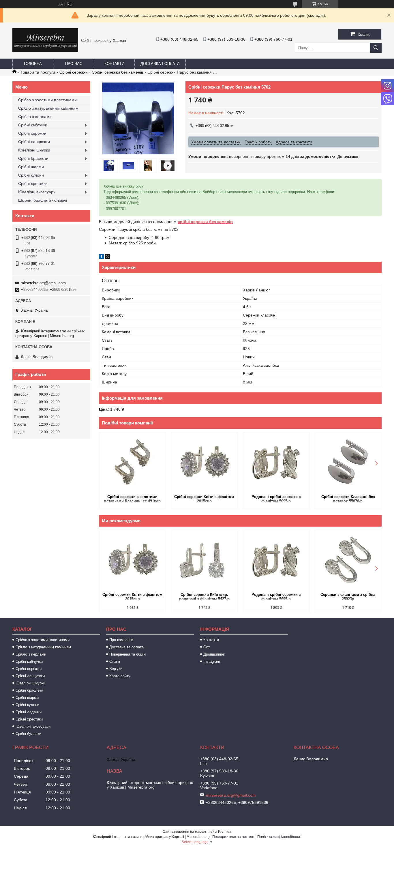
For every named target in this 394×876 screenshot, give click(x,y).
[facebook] (101, 257)
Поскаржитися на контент (233, 837)
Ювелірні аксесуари (37, 192)
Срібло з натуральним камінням (48, 108)
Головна (33, 63)
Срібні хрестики (33, 183)
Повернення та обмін (127, 654)
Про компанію (121, 640)
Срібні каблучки (32, 125)
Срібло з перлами (35, 116)
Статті (114, 661)
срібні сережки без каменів (205, 221)
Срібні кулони (31, 175)
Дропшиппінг (214, 654)
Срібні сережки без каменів (117, 72)
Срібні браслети (33, 158)
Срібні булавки (28, 733)
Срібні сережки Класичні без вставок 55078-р (348, 499)
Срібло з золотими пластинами (47, 100)
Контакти (114, 63)
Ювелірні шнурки (34, 150)
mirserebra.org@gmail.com (43, 283)
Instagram (211, 661)
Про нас (73, 63)
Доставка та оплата (126, 647)
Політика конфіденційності (279, 837)
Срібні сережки (73, 72)
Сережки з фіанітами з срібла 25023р (347, 596)
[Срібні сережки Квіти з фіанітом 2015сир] (204, 463)
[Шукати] (376, 48)
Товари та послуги (37, 72)
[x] (107, 257)
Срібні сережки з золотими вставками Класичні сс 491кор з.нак (132, 499)
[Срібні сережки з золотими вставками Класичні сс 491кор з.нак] (132, 463)
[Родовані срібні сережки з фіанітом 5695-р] (276, 463)
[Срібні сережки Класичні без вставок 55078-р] (348, 463)
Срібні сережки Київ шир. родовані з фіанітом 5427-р (204, 596)
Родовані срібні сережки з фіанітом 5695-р (276, 499)
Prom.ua (224, 832)
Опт (206, 647)
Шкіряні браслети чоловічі (42, 200)
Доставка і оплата (160, 63)
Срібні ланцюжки (34, 141)
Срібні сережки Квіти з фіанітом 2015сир (204, 499)
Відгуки (115, 669)
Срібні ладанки (29, 712)
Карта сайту (119, 676)
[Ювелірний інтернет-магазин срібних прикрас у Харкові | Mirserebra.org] (45, 50)
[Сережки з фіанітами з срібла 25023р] (348, 560)
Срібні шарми (31, 166)
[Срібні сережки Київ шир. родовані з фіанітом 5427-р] (204, 560)
